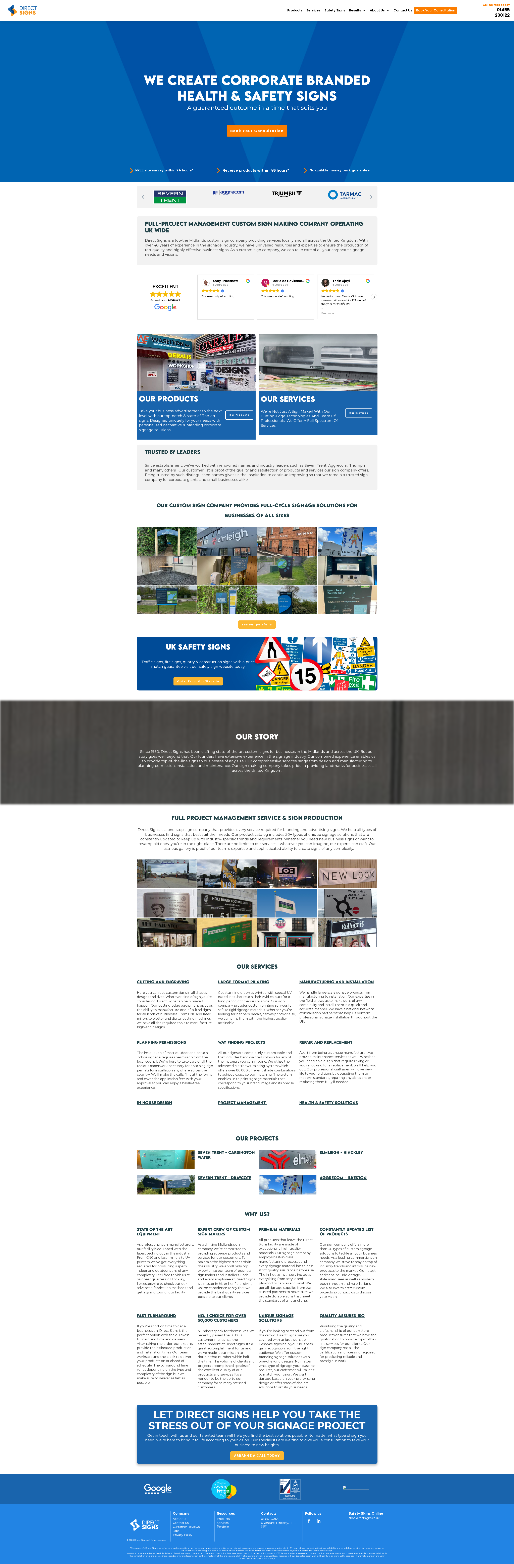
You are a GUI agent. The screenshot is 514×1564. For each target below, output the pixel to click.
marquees (336, 1279)
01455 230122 (502, 12)
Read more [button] (267, 313)
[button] (374, 297)
